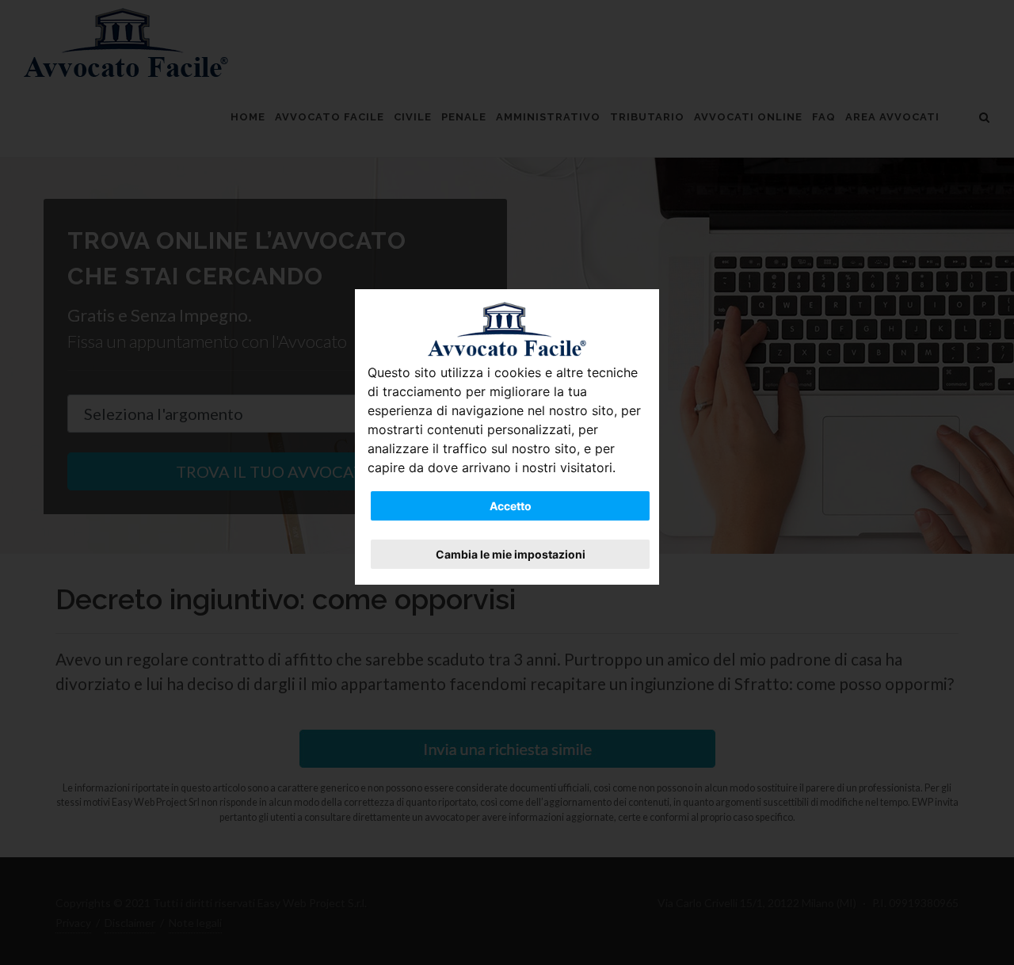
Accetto (511, 506)
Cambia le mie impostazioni (510, 554)
